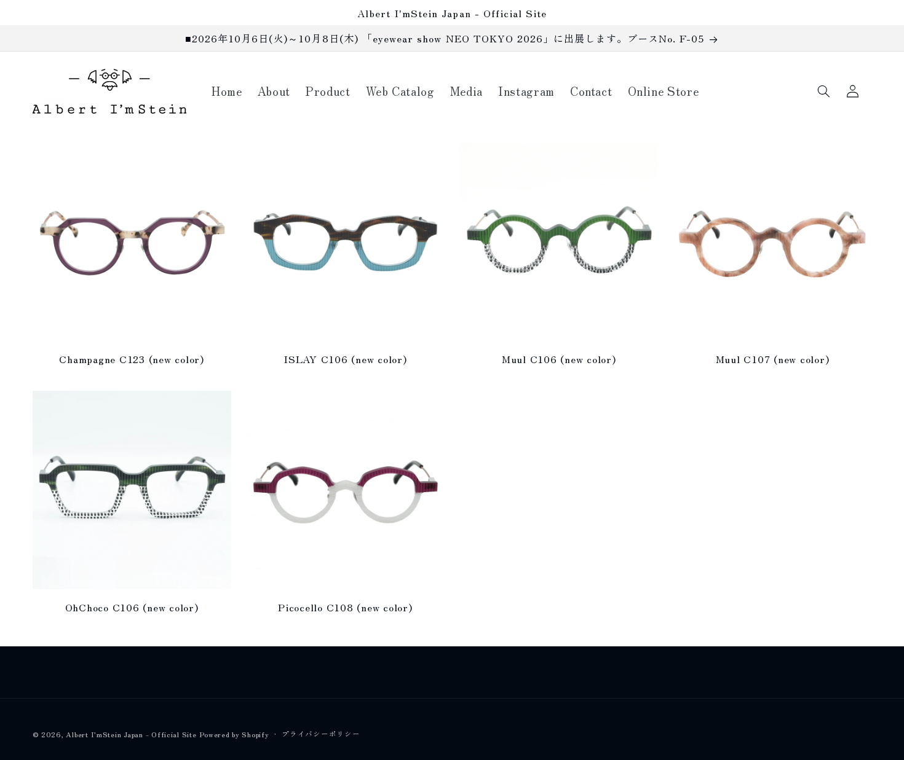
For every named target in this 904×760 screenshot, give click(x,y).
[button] (824, 91)
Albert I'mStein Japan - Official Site (131, 734)
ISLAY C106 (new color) (345, 359)
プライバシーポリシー (321, 733)
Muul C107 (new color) (773, 359)
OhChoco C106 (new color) (132, 607)
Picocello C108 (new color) (345, 607)
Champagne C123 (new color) (131, 359)
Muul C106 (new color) (559, 359)
